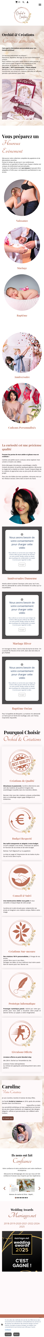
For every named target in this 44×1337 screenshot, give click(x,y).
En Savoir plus (8, 1118)
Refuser (16, 1334)
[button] (23, 2)
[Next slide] (39, 1188)
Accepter (22, 565)
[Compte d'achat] (27, 2)
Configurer (8, 1329)
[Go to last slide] (4, 1188)
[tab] (15, 1197)
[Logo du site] (22, 15)
